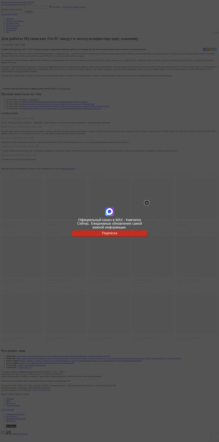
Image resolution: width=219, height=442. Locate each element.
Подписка (109, 233)
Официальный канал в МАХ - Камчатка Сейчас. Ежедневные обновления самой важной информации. (109, 223)
